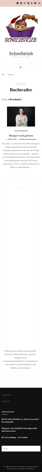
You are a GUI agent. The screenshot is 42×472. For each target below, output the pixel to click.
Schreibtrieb (21, 53)
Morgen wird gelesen (21, 135)
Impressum (6, 401)
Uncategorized (21, 130)
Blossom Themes (12, 469)
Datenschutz (6, 395)
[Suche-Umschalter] (39, 3)
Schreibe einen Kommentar (28, 139)
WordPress (31, 469)
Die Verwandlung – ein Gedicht (15, 437)
